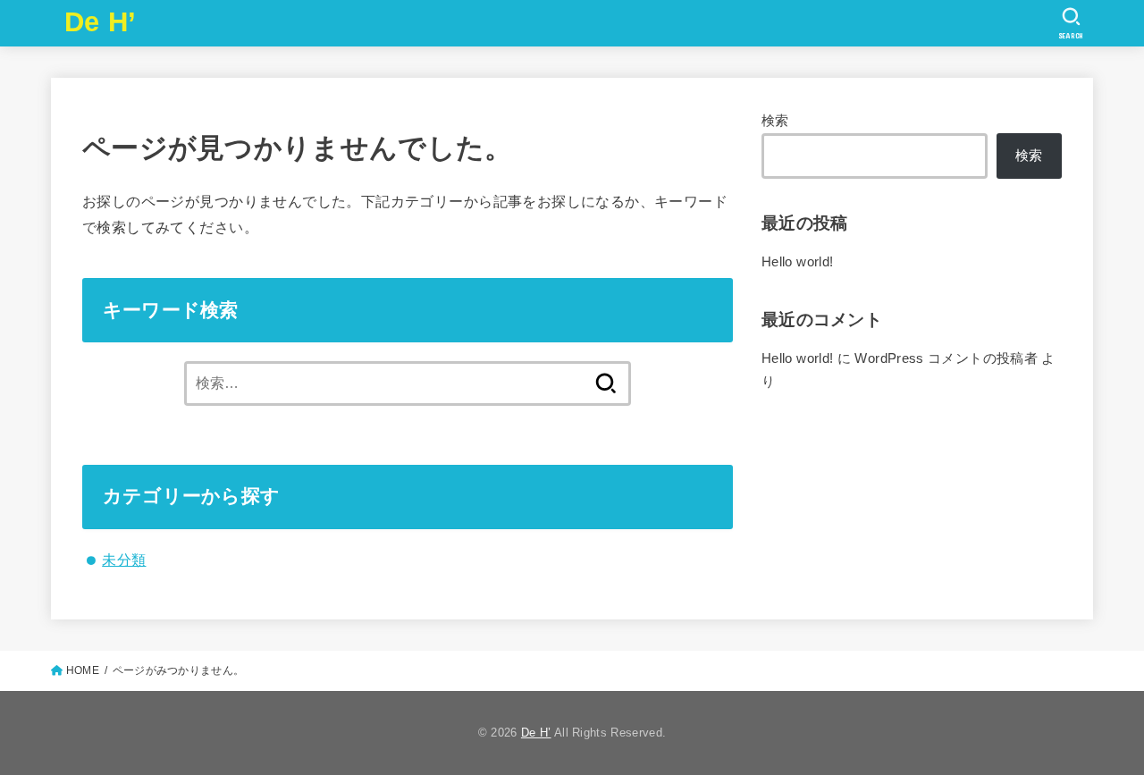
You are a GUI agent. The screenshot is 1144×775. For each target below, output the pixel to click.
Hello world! (797, 262)
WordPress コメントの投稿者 (946, 358)
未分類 (124, 560)
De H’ (100, 22)
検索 (775, 121)
